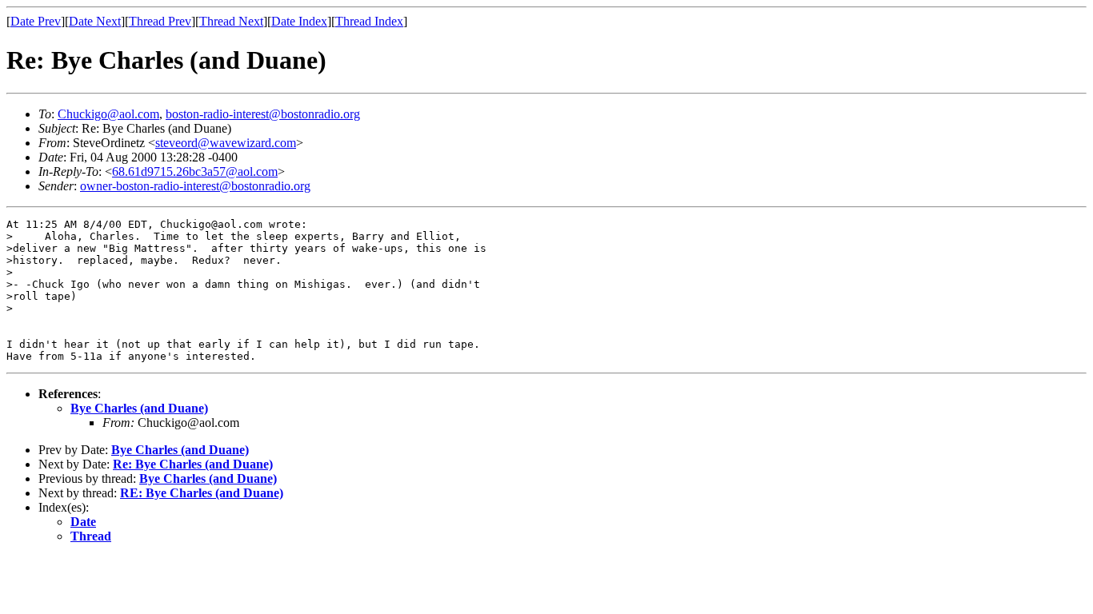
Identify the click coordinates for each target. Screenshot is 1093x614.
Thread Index (369, 21)
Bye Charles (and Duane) (139, 408)
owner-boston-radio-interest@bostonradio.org (195, 186)
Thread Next (231, 21)
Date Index (299, 21)
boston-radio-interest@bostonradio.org (263, 114)
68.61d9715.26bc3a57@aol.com (195, 171)
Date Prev (35, 21)
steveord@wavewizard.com (225, 143)
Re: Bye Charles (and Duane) (193, 464)
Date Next (95, 21)
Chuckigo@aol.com (108, 114)
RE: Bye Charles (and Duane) (201, 493)
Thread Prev (160, 21)
